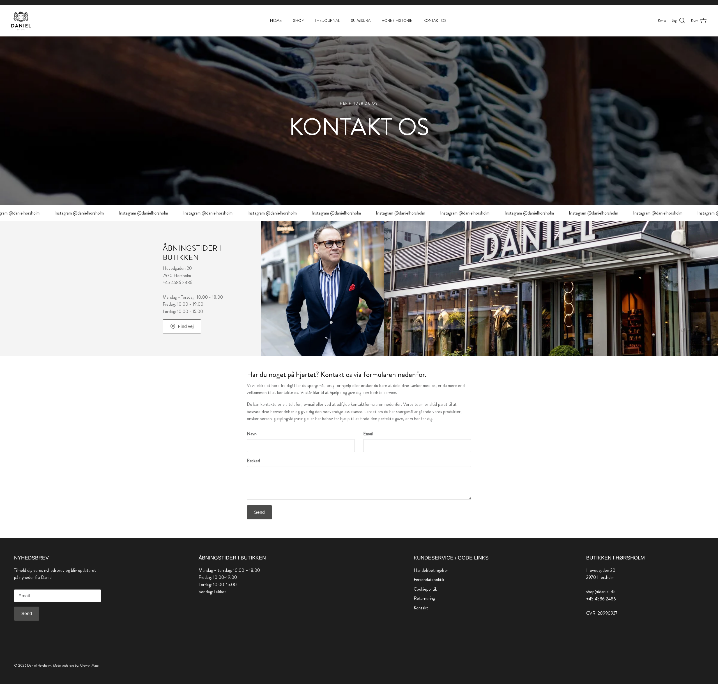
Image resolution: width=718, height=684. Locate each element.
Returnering (424, 598)
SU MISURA (360, 20)
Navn (252, 434)
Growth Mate (89, 665)
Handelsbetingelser (431, 570)
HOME (276, 20)
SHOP (298, 20)
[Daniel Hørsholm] (21, 21)
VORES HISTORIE (397, 20)
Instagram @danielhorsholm (59, 213)
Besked (253, 461)
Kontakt (421, 608)
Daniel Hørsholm (39, 665)
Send (259, 512)
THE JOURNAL (327, 20)
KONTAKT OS (435, 20)
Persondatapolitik (429, 579)
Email (368, 434)
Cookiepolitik (425, 589)
